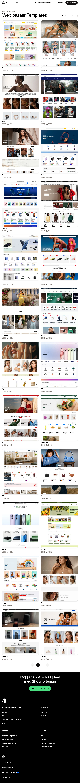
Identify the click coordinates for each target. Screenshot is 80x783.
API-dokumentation (9, 739)
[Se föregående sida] (32, 665)
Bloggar (5, 747)
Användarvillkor (7, 763)
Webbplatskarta (7, 777)
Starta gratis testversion (40, 688)
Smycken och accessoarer (11, 719)
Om (42, 736)
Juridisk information (48, 743)
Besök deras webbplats (69, 16)
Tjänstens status (46, 747)
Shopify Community (9, 743)
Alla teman (44, 712)
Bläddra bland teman (42, 3)
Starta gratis (71, 3)
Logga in (61, 3)
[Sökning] (55, 2)
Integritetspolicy (8, 768)
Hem (3, 723)
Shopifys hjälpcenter (9, 736)
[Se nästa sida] (47, 665)
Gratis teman (45, 716)
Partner (43, 739)
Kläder (4, 712)
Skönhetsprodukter (9, 716)
